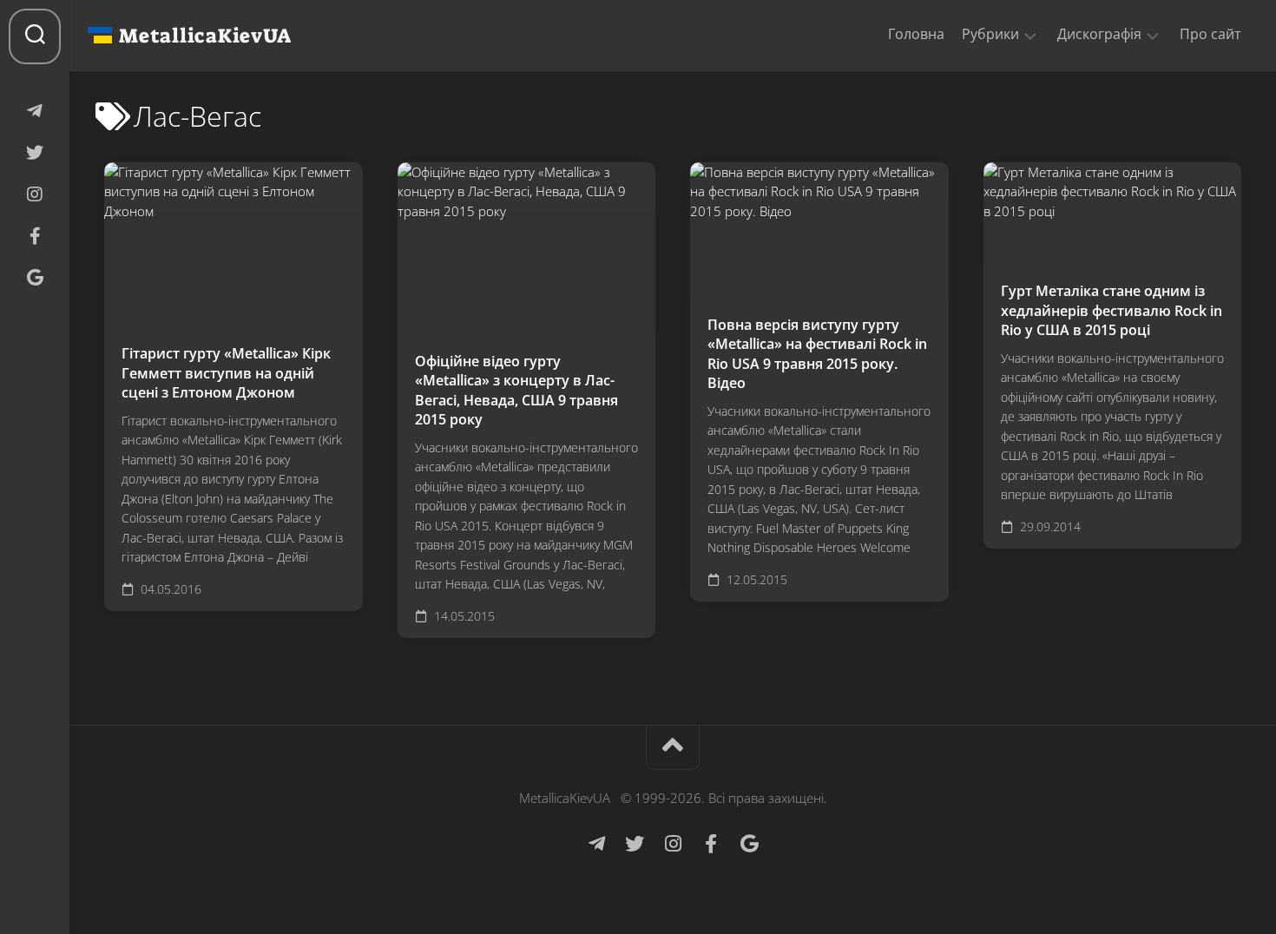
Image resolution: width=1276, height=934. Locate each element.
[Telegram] (34, 111)
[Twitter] (34, 152)
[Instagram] (34, 194)
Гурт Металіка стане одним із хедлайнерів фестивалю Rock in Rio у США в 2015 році (1111, 310)
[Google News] (34, 277)
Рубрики (990, 34)
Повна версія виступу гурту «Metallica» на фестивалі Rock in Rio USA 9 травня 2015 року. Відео (817, 354)
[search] (35, 36)
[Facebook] (34, 236)
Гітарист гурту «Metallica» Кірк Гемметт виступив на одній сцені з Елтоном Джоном (226, 373)
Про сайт (1210, 34)
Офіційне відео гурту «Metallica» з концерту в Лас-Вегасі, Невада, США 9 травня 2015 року (516, 391)
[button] (1030, 34)
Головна (916, 34)
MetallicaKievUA (205, 36)
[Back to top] (673, 748)
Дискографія (1099, 34)
